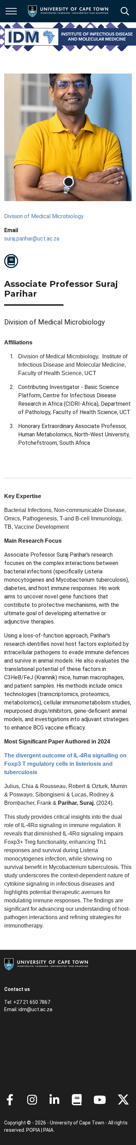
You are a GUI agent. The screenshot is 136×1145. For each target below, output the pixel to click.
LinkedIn (54, 1099)
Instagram (32, 1099)
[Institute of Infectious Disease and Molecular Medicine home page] (70, 36)
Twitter (123, 1099)
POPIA (33, 1130)
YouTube (99, 1099)
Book (11, 261)
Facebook (9, 1099)
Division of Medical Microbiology (44, 216)
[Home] (46, 964)
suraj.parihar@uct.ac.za (31, 238)
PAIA (48, 1130)
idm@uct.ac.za (35, 1009)
